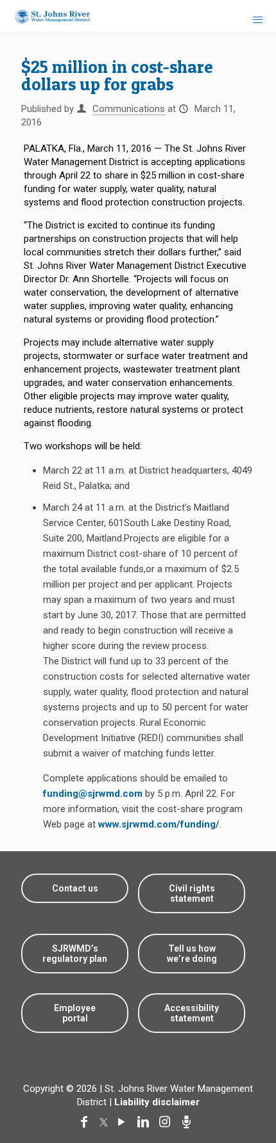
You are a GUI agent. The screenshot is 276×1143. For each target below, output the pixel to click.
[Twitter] (105, 1122)
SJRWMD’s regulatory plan (74, 953)
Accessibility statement (191, 1013)
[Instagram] (168, 1122)
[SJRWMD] (47, 16)
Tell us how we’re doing (192, 953)
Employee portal (75, 1013)
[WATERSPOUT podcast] (189, 1122)
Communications (128, 109)
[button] (245, 1093)
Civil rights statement (192, 893)
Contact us (75, 888)
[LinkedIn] (146, 1122)
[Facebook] (87, 1122)
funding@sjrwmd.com (92, 793)
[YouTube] (124, 1122)
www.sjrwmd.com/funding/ (159, 824)
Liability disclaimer (157, 1102)
